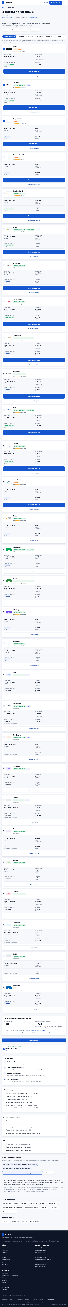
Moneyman (17, 547)
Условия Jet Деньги (34, 759)
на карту (5, 30)
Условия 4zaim (34, 697)
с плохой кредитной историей (12, 1207)
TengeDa (16, 263)
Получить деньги (34, 71)
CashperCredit (18, 155)
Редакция (4, 1280)
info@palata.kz (50, 1299)
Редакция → (9, 1051)
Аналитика (5, 1285)
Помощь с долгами (40, 1257)
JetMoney (16, 954)
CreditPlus (17, 335)
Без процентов (6, 1259)
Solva (15, 578)
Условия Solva (34, 603)
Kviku (15, 408)
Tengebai (16, 371)
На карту (4, 1252)
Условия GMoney (34, 634)
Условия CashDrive (34, 947)
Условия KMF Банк (34, 1010)
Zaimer (15, 516)
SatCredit (16, 766)
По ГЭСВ (30, 36)
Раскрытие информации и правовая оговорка (15, 1295)
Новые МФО (54, 1207)
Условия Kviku (34, 437)
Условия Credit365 (34, 473)
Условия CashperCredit (34, 184)
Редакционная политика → (31, 1051)
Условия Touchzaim (34, 853)
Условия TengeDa (34, 292)
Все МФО (44, 1207)
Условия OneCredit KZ (34, 220)
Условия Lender (34, 822)
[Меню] (64, 2)
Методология (33, 17)
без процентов (34, 30)
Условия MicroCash (34, 728)
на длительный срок (31, 1207)
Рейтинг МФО (6, 1248)
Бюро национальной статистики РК (35, 1030)
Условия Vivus (34, 256)
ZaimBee (16, 83)
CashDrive (17, 923)
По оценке (21, 36)
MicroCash (17, 704)
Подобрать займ (56, 2)
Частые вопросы (21, 1302)
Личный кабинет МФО (41, 1248)
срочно (24, 30)
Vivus (15, 227)
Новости (4, 1289)
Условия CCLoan (34, 916)
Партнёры (30, 1302)
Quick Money (17, 299)
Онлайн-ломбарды (40, 1264)
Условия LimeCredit (34, 509)
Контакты (36, 1302)
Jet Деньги (17, 735)
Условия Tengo (34, 884)
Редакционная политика (8, 1302)
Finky (15, 47)
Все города (5, 1264)
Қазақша (45, 2)
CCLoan (16, 891)
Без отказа (5, 1255)
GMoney (16, 610)
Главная (4, 7)
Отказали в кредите (9, 1212)
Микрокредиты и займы (10, 1203)
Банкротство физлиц (41, 1262)
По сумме (49, 36)
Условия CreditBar (34, 665)
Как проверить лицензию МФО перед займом (17, 1168)
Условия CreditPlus (34, 364)
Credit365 (16, 444)
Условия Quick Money (34, 328)
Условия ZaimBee (34, 112)
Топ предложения (9, 36)
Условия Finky (34, 76)
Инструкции (49, 1173)
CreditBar (16, 641)
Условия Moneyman (34, 571)
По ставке (40, 36)
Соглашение (57, 1302)
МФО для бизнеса (40, 1266)
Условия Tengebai (34, 401)
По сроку (58, 36)
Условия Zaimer (34, 540)
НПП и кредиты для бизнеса (10, 1275)
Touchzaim (17, 829)
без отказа (15, 30)
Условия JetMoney (34, 978)
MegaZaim (17, 119)
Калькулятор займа (40, 1250)
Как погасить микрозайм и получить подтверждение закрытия (22, 1173)
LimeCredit (17, 480)
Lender (15, 797)
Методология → (18, 1051)
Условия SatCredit (34, 791)
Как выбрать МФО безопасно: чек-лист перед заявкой (20, 1164)
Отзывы (4, 1282)
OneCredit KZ (18, 191)
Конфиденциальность (46, 1302)
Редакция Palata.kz (7, 17)
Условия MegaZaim (34, 148)
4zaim (15, 672)
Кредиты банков (40, 1252)
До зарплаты (5, 1262)
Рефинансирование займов (43, 1259)
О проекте (5, 1273)
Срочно (4, 1257)
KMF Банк (16, 985)
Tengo (15, 860)
